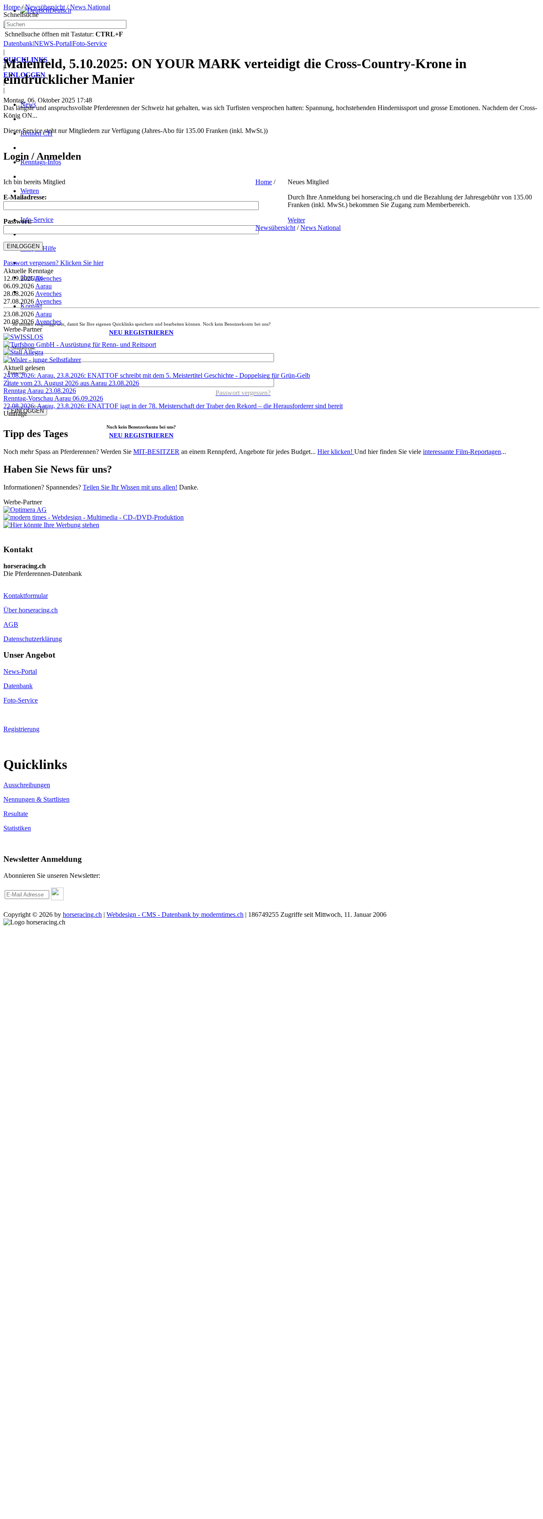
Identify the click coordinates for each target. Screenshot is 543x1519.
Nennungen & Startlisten (36, 799)
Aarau (43, 286)
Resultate (15, 813)
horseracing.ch (82, 914)
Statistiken (17, 828)
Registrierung (21, 729)
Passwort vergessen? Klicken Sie (53, 262)
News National (90, 7)
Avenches (48, 278)
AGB (10, 624)
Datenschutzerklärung (32, 638)
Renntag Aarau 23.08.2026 (39, 390)
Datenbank (18, 685)
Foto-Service (20, 700)
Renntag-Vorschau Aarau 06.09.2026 (53, 398)
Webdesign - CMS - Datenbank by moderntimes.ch (175, 914)
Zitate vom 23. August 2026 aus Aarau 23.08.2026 (71, 383)
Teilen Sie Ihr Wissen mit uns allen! (130, 487)
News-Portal (20, 671)
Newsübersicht (45, 7)
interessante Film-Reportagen (462, 451)
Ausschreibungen (26, 785)
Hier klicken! (335, 451)
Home (11, 7)
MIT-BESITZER (156, 451)
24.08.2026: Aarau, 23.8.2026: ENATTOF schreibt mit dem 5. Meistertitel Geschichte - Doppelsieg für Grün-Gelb (156, 375)
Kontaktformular (25, 595)
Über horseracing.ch (30, 610)
